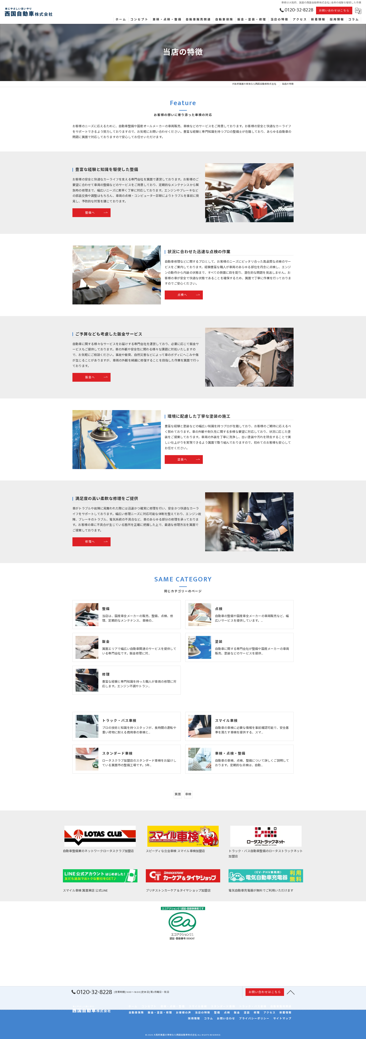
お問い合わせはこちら (334, 10)
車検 (188, 794)
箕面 (178, 794)
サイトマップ (282, 1019)
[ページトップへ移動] (291, 992)
